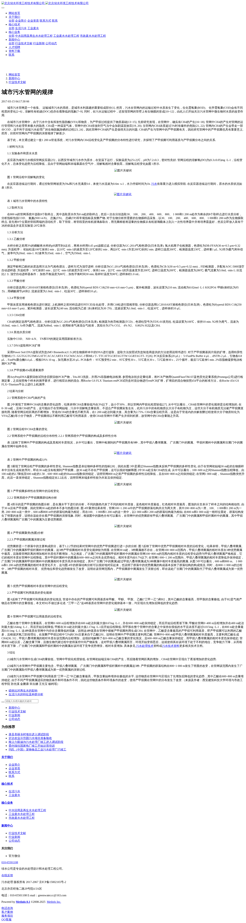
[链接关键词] (123, 194)
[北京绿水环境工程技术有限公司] (123, 3)
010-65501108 (9, 862)
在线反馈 (7, 875)
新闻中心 (14, 78)
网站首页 (14, 13)
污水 (154, 183)
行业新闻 (14, 715)
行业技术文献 (17, 82)
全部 (11, 20)
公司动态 (14, 719)
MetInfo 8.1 (23, 901)
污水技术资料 (170, 645)
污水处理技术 (144, 645)
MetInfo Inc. (54, 901)
